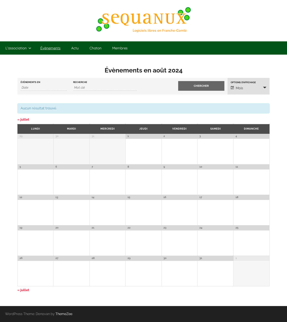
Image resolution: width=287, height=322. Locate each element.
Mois (239, 88)
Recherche (80, 82)
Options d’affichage (243, 82)
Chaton (95, 48)
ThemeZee (63, 314)
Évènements (50, 48)
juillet (23, 119)
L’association (16, 48)
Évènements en (30, 82)
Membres (120, 48)
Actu (75, 48)
